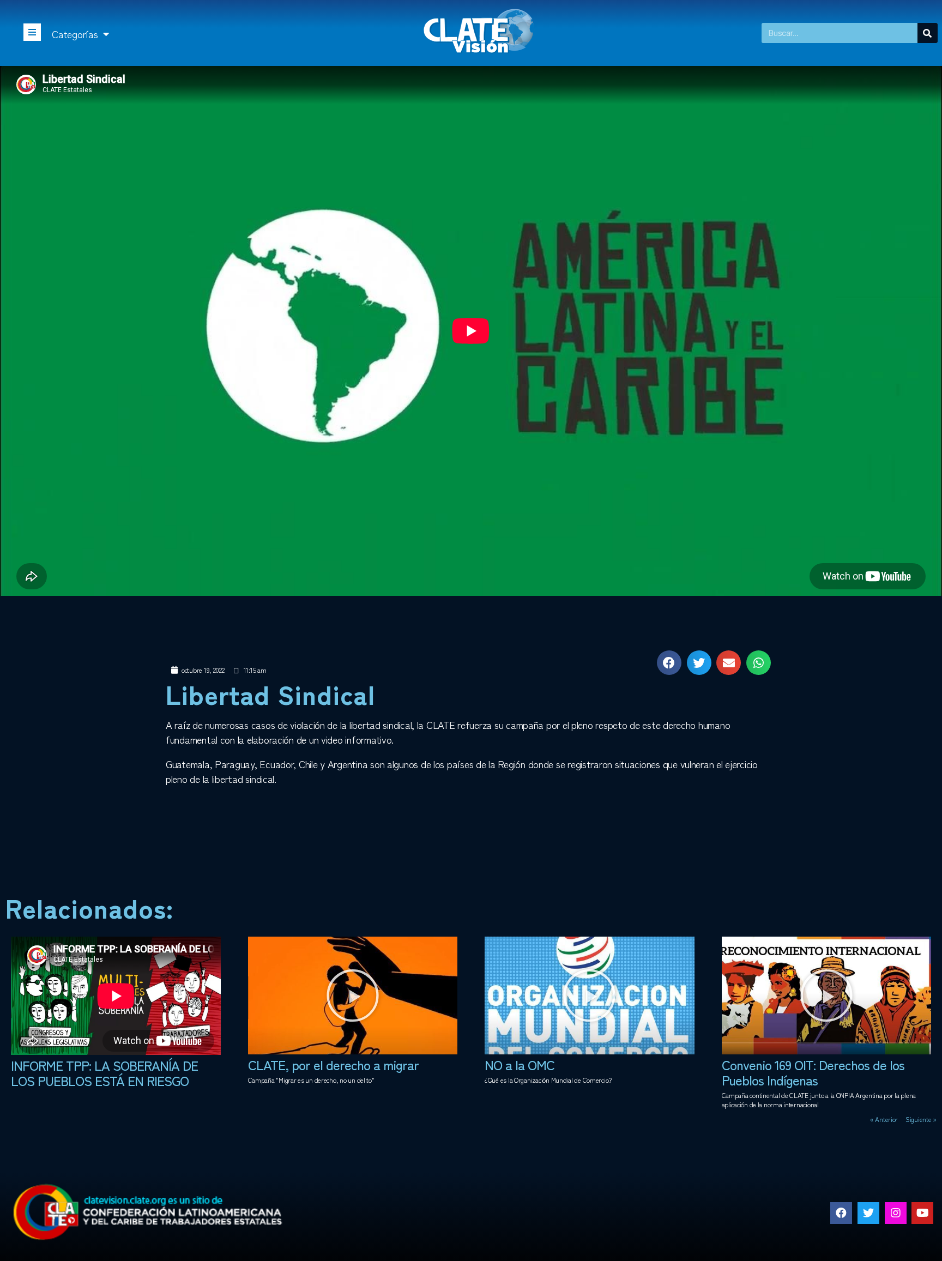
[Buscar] (927, 33)
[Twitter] (868, 1213)
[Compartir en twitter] (699, 662)
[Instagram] (896, 1213)
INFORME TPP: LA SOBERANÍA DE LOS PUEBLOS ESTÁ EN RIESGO (104, 1072)
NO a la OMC (519, 1064)
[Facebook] (841, 1213)
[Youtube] (922, 1213)
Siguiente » (921, 1119)
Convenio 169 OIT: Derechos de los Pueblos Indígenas (813, 1072)
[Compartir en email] (728, 662)
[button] (352, 995)
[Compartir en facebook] (669, 662)
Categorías (75, 34)
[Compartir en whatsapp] (758, 662)
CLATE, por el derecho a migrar (333, 1064)
